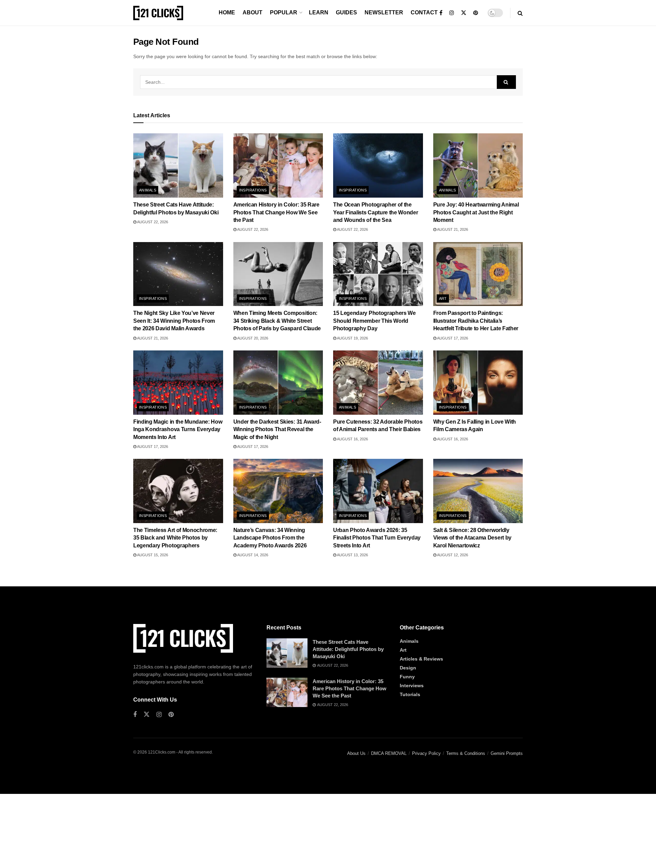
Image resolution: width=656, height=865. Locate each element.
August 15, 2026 (152, 555)
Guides (346, 12)
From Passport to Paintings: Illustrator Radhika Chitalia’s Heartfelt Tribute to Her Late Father (475, 320)
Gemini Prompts (507, 753)
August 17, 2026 (452, 338)
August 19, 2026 (352, 338)
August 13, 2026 (352, 555)
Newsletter (384, 12)
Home (227, 12)
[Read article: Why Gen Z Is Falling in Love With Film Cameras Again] (478, 382)
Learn (318, 12)
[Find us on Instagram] (451, 13)
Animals (147, 190)
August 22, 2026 (152, 222)
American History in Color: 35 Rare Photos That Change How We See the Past (276, 212)
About (252, 12)
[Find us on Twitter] (463, 13)
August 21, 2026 (452, 229)
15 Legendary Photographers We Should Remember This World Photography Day (374, 320)
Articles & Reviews (421, 659)
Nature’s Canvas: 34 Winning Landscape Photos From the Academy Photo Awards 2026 (270, 537)
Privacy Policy (426, 753)
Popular (283, 12)
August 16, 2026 (352, 439)
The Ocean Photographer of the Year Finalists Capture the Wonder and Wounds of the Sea (375, 212)
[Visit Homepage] (158, 13)
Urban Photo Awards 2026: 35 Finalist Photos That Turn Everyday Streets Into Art (377, 537)
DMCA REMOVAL (389, 753)
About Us (356, 753)
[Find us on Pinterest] (475, 13)
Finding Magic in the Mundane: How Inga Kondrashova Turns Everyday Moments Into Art (177, 429)
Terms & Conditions (465, 753)
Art (443, 298)
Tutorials (410, 694)
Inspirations (253, 190)
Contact (424, 12)
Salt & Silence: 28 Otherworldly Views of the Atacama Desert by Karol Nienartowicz (472, 537)
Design (408, 667)
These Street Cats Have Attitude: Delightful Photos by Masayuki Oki (348, 649)
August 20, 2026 (252, 338)
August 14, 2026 (252, 555)
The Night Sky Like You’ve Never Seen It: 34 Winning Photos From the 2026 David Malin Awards (174, 320)
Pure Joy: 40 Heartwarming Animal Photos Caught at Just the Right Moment (476, 212)
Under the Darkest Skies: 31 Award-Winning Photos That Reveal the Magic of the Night (277, 429)
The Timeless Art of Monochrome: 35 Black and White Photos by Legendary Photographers (175, 537)
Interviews (412, 685)
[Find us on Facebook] (440, 13)
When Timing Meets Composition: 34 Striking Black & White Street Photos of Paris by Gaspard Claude (277, 320)
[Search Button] (520, 13)
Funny (407, 676)
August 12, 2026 (452, 555)
